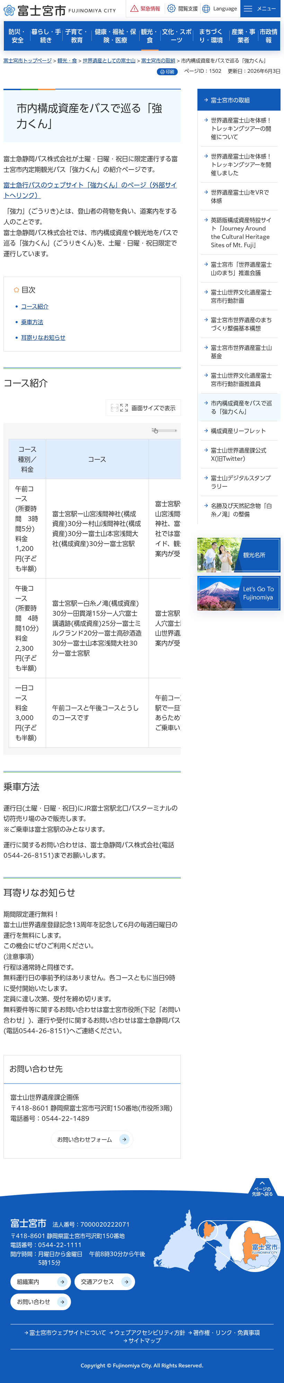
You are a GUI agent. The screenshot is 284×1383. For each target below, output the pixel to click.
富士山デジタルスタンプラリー (241, 482)
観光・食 (67, 60)
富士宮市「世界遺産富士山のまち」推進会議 (241, 269)
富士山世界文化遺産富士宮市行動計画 (241, 296)
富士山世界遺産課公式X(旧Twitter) (238, 454)
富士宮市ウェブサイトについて (67, 1333)
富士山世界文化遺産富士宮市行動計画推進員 (241, 380)
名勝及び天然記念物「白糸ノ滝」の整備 (241, 510)
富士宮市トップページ (27, 60)
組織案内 (28, 1282)
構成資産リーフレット (238, 431)
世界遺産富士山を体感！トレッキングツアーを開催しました (241, 165)
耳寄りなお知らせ (43, 337)
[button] (145, 8)
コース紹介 (34, 306)
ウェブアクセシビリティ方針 (149, 1333)
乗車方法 (32, 322)
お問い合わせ (33, 1302)
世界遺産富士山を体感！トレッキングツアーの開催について (241, 129)
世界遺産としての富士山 (109, 60)
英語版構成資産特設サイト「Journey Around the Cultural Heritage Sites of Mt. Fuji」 (241, 232)
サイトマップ (144, 1340)
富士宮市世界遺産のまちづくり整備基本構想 (241, 324)
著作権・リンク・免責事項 (226, 1333)
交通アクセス (97, 1282)
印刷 (170, 72)
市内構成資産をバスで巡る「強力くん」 (241, 407)
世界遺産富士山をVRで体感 (240, 197)
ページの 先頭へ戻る (262, 1191)
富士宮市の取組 (158, 60)
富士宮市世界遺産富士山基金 (241, 352)
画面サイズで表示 (154, 408)
